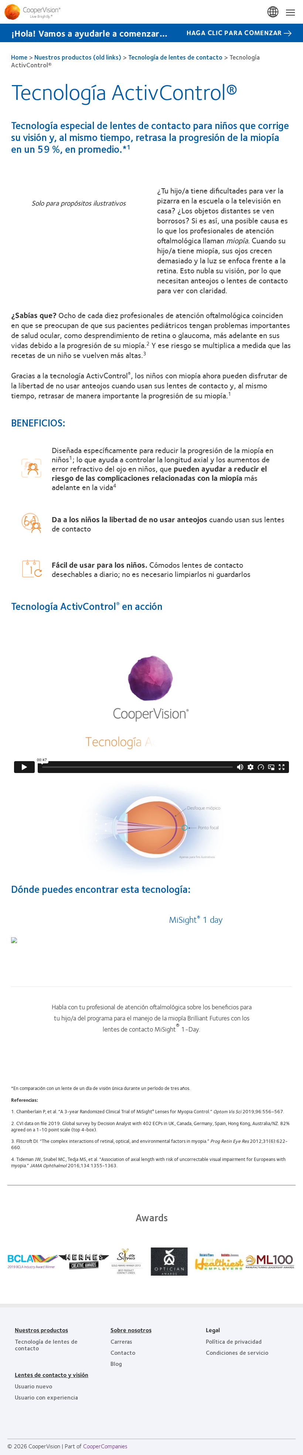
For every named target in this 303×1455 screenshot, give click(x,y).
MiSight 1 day (196, 919)
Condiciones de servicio (237, 1352)
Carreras (121, 1341)
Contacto (122, 1352)
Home (19, 57)
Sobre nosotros (131, 1329)
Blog (116, 1363)
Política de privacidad (234, 1341)
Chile (273, 12)
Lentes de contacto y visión (51, 1374)
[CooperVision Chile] (151, 12)
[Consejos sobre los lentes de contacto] (14, 940)
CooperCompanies (105, 1446)
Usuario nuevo (33, 1386)
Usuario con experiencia (46, 1397)
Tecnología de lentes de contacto (175, 57)
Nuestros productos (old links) (77, 57)
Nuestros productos (41, 1329)
